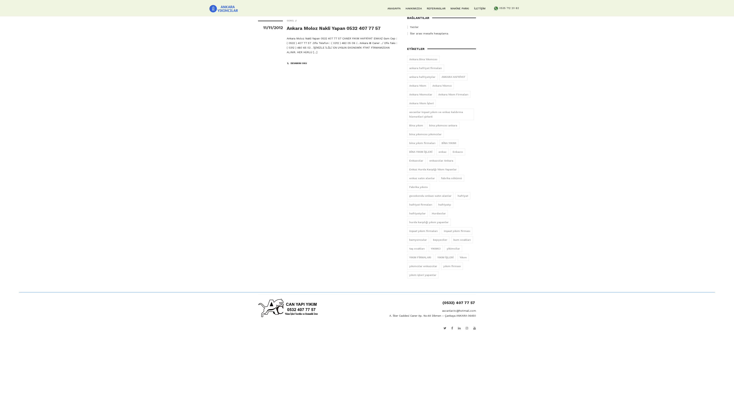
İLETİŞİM (480, 8)
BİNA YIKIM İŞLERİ (420, 151)
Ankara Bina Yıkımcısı (423, 59)
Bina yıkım (416, 125)
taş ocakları (417, 248)
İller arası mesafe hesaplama (429, 33)
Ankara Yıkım (417, 85)
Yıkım (463, 257)
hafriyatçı (444, 204)
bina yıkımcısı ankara (443, 125)
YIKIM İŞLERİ (445, 257)
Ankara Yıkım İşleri (421, 103)
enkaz (442, 151)
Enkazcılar (416, 160)
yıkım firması (452, 266)
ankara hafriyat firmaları (425, 68)
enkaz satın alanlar (422, 178)
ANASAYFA (394, 8)
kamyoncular (418, 239)
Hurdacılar (439, 213)
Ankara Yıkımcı (442, 85)
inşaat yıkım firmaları (423, 231)
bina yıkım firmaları (422, 143)
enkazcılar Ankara (441, 160)
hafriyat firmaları (420, 204)
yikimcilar (453, 248)
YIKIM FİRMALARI (420, 257)
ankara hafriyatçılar (422, 76)
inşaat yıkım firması (457, 231)
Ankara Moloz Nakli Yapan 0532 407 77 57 (334, 28)
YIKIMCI (436, 248)
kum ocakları (462, 239)
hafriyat (463, 195)
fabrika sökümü (451, 178)
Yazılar (414, 26)
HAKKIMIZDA (414, 8)
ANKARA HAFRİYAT (453, 76)
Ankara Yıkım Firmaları (453, 94)
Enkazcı (458, 151)
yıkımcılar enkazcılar (423, 266)
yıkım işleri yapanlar (422, 274)
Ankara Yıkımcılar (420, 94)
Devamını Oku (299, 63)
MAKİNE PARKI (460, 8)
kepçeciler (440, 239)
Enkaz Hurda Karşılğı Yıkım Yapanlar (433, 169)
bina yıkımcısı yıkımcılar (425, 134)
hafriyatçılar (417, 213)
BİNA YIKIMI (449, 143)
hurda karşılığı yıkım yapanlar (429, 222)
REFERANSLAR (436, 8)
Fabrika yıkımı (418, 187)
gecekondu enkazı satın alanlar (430, 195)
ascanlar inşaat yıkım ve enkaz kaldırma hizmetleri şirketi (436, 114)
